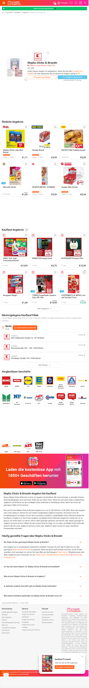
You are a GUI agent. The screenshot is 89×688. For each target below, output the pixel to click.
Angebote (25, 12)
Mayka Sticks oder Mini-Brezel (47, 555)
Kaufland (17, 12)
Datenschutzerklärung (9, 674)
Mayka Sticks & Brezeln (21, 550)
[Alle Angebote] (26, 230)
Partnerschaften (47, 622)
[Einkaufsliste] (81, 3)
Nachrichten (6, 633)
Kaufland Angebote (13, 229)
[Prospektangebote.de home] (15, 3)
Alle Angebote (6, 617)
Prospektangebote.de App (11, 622)
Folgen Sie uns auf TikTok (31, 630)
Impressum (5, 630)
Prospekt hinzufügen (9, 628)
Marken (4, 620)
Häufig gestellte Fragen (9, 612)
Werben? (5, 615)
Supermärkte (63, 552)
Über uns (5, 625)
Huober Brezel (64, 555)
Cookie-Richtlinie (23, 674)
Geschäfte (9, 12)
